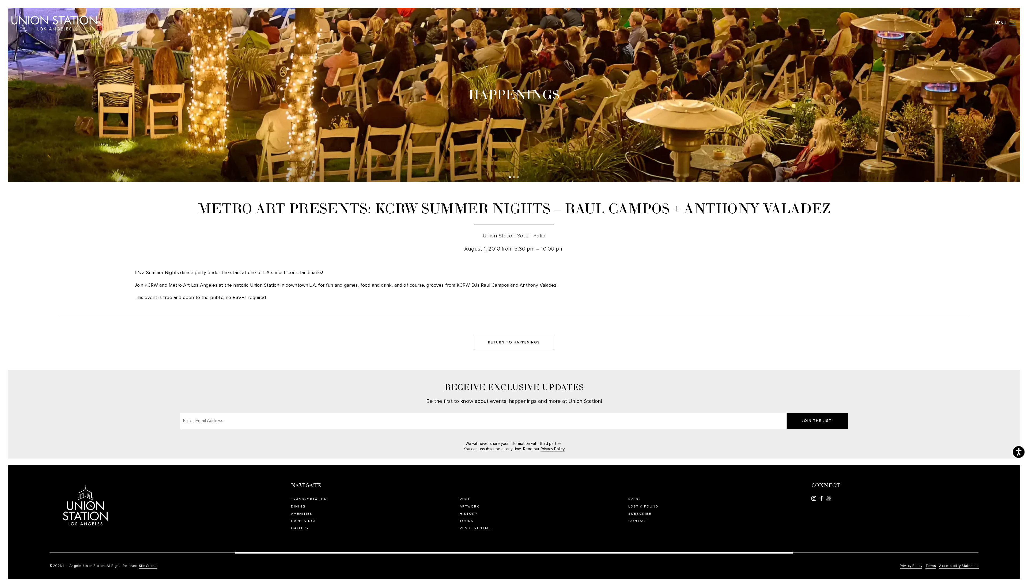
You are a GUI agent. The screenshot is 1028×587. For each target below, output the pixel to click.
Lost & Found (643, 506)
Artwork (469, 506)
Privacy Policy (553, 449)
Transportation (309, 499)
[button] (510, 177)
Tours (467, 521)
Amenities (301, 514)
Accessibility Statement (959, 566)
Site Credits (148, 566)
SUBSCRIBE (639, 514)
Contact (638, 521)
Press (634, 499)
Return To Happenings (514, 342)
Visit (465, 499)
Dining (298, 506)
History (469, 514)
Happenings (304, 521)
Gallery (300, 528)
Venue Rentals (476, 528)
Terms (930, 566)
